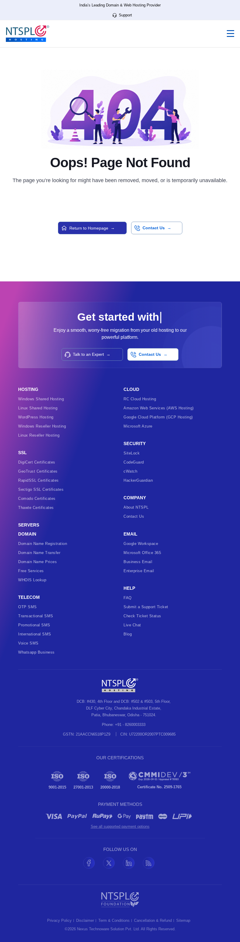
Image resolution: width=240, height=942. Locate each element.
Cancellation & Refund (153, 920)
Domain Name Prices (37, 562)
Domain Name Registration (42, 543)
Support (125, 15)
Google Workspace (141, 543)
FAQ (128, 598)
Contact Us (134, 516)
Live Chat (132, 625)
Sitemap (183, 920)
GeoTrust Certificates (38, 471)
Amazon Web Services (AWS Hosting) (159, 408)
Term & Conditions (114, 920)
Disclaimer (85, 920)
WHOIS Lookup (32, 580)
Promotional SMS (34, 625)
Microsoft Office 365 (142, 553)
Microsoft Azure (138, 426)
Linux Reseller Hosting (38, 435)
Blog (128, 634)
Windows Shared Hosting (41, 399)
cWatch (130, 471)
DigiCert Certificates (36, 462)
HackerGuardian (138, 480)
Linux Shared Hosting (37, 408)
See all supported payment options (120, 826)
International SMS (34, 634)
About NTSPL (136, 507)
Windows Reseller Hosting (42, 426)
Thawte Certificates (36, 507)
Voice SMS (28, 643)
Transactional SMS (35, 616)
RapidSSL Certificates (38, 480)
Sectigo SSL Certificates (41, 489)
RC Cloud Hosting (140, 399)
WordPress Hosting (36, 417)
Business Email (138, 562)
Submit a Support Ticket (146, 607)
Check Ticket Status (142, 616)
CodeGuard (134, 462)
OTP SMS (27, 607)
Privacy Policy (59, 920)
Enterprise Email (139, 571)
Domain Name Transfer (39, 553)
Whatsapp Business (36, 652)
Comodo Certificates (37, 498)
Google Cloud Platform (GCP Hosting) (158, 417)
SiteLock (132, 453)
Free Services (31, 571)
